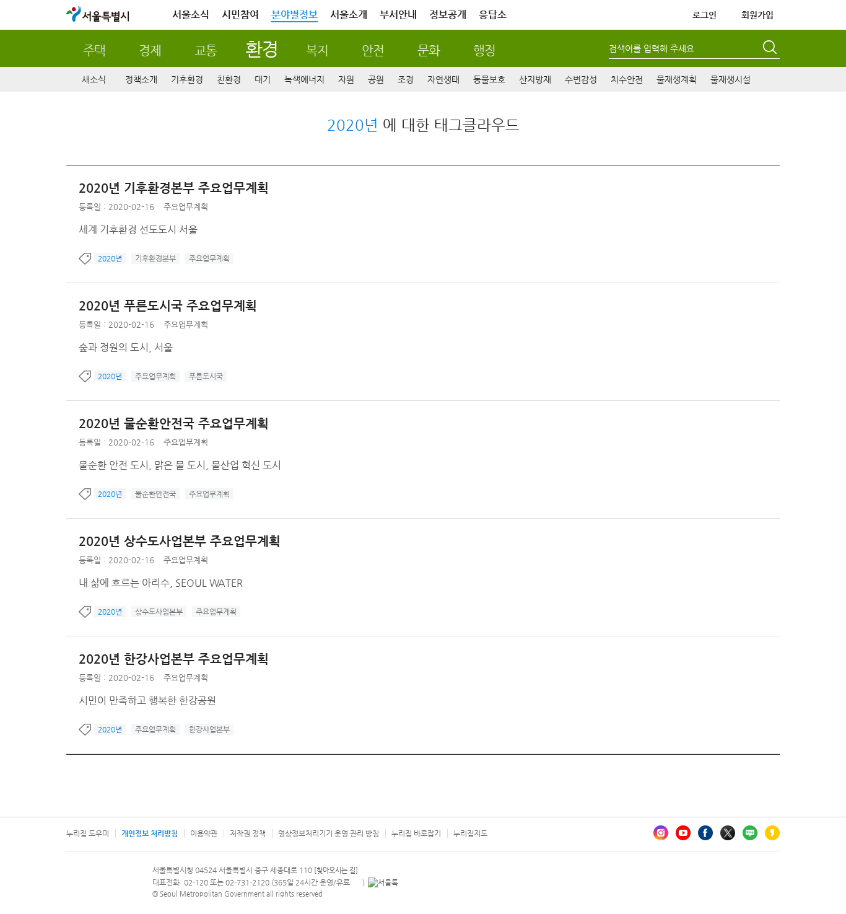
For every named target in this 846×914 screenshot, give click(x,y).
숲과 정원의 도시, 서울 (126, 347)
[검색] (771, 49)
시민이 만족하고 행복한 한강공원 (147, 700)
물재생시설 (730, 79)
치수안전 (627, 79)
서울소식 (190, 14)
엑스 (727, 832)
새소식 (94, 79)
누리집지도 (470, 833)
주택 (94, 50)
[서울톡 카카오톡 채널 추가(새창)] (383, 882)
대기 (263, 79)
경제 (150, 50)
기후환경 (187, 79)
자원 (346, 79)
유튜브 (683, 832)
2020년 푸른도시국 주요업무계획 (168, 306)
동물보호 (489, 79)
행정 (484, 50)
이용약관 (203, 833)
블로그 (750, 832)
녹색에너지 (304, 79)
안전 (373, 50)
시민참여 (240, 14)
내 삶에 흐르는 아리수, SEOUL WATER (161, 583)
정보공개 (447, 14)
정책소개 (141, 79)
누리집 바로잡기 (416, 833)
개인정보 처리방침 (149, 833)
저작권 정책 (248, 833)
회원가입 (757, 15)
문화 (428, 50)
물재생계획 (676, 79)
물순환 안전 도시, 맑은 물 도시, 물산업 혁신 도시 (180, 465)
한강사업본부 (209, 729)
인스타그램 (660, 832)
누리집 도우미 (87, 833)
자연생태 (443, 79)
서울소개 (348, 14)
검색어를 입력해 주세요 (651, 48)
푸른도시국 (206, 376)
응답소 (493, 14)
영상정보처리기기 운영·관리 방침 (328, 833)
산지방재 (535, 79)
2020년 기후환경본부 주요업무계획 (174, 188)
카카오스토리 (772, 832)
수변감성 (581, 79)
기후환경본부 (155, 258)
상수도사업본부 (159, 611)
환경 (261, 48)
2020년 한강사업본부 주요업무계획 (174, 659)
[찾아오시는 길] (336, 870)
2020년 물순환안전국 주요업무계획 (174, 423)
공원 (376, 79)
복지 (317, 50)
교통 (205, 50)
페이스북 (705, 832)
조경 (406, 79)
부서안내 (398, 14)
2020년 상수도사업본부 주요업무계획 (180, 541)
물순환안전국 (155, 494)
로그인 (704, 15)
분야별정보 (294, 14)
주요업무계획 (186, 206)
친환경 (229, 79)
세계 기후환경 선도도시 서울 (138, 229)
